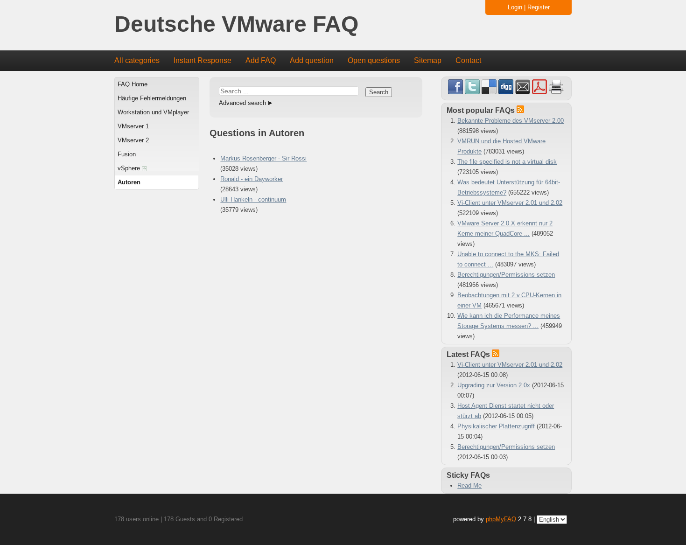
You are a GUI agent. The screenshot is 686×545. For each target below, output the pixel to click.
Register (538, 7)
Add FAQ (260, 60)
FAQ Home (132, 84)
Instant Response (202, 60)
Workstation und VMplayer (153, 112)
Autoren (129, 182)
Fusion (127, 154)
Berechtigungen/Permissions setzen (506, 274)
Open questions (374, 60)
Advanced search (242, 102)
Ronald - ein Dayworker (251, 178)
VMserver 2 (133, 140)
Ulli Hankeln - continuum (253, 199)
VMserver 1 (133, 126)
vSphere (130, 168)
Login (515, 7)
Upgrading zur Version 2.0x (493, 385)
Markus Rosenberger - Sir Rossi (263, 158)
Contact (468, 60)
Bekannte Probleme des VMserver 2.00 (510, 120)
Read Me (469, 485)
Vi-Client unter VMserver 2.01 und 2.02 (509, 202)
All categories (137, 60)
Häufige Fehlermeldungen (152, 98)
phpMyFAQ (501, 519)
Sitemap (427, 60)
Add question (312, 60)
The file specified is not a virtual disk (507, 161)
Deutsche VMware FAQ (236, 24)
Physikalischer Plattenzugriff (496, 426)
